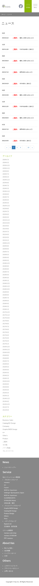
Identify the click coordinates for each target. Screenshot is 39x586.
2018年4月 (6, 303)
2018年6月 (6, 300)
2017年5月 (6, 332)
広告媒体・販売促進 (10, 526)
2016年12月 (6, 346)
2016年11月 (6, 349)
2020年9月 (6, 246)
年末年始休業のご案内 (26, 49)
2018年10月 (6, 289)
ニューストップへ (10, 467)
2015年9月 (6, 384)
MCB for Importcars (10, 490)
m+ (4, 432)
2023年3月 (6, 203)
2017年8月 (6, 323)
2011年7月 (6, 407)
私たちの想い (8, 548)
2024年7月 (6, 185)
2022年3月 (6, 217)
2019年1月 (6, 280)
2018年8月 (6, 295)
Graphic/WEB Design (10, 429)
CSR (5, 556)
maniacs (7, 482)
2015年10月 (6, 381)
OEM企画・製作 (9, 503)
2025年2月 (6, 177)
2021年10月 (6, 223)
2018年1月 (6, 309)
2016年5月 (6, 367)
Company (6, 426)
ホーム (3, 14)
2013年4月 (6, 401)
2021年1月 (6, 240)
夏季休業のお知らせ (25, 72)
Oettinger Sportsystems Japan (14, 493)
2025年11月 (6, 168)
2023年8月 (6, 194)
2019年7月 (6, 272)
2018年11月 (6, 286)
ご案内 (5, 442)
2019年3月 (6, 277)
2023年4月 (6, 200)
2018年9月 (6, 292)
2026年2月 (6, 162)
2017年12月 (6, 312)
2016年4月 (6, 369)
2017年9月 (6, 321)
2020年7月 (6, 252)
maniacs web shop (10, 533)
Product (5, 438)
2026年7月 (6, 159)
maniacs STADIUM (10, 535)
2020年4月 (6, 257)
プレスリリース (8, 451)
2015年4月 (6, 390)
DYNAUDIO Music (10, 500)
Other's (5, 435)
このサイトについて (10, 566)
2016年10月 (6, 352)
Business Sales (8, 420)
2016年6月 (6, 364)
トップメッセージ (10, 553)
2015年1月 (6, 395)
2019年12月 (6, 263)
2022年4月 (6, 214)
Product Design (9, 513)
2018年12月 (6, 283)
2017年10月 (6, 318)
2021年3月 (6, 237)
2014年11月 (6, 398)
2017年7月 (6, 326)
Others (6, 516)
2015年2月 (6, 393)
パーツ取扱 (6, 448)
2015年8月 (6, 387)
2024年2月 (6, 188)
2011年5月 (6, 410)
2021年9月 (6, 226)
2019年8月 (6, 269)
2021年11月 (6, 220)
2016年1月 (6, 378)
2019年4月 (6, 275)
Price (5, 518)
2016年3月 (6, 372)
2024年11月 (6, 180)
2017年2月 (6, 341)
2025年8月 (6, 171)
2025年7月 (6, 174)
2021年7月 (6, 231)
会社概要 (7, 550)
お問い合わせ (8, 571)
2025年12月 (6, 165)
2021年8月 (6, 228)
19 (28, 147)
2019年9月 (6, 266)
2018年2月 (6, 306)
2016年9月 (6, 355)
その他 (5, 445)
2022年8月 (6, 208)
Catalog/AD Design (9, 423)
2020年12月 (6, 243)
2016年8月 (6, 358)
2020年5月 (6, 254)
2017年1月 (6, 344)
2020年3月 (6, 260)
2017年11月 (6, 315)
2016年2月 (6, 375)
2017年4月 (6, 335)
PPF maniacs (8, 538)
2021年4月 (6, 234)
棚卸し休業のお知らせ (26, 38)
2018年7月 (6, 298)
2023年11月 (6, 191)
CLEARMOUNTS (9, 498)
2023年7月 (6, 197)
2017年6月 (6, 329)
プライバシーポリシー (11, 568)
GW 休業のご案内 (25, 83)
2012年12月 (6, 404)
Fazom (6, 487)
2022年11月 (6, 205)
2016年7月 (6, 361)
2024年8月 (6, 182)
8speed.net (7, 524)
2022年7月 (6, 211)
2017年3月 (6, 338)
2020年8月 (6, 249)
